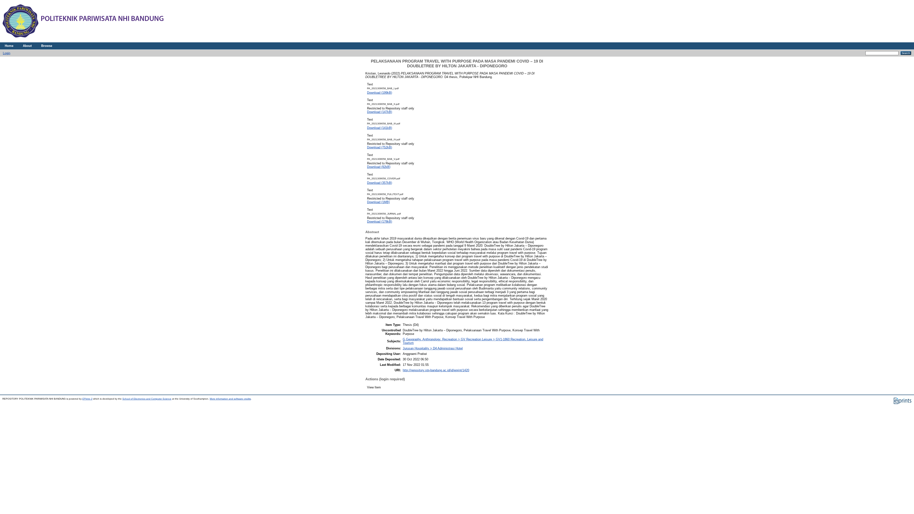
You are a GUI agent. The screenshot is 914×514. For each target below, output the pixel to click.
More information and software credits (230, 398)
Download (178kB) (379, 221)
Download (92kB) (378, 167)
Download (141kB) (379, 128)
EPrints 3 (87, 398)
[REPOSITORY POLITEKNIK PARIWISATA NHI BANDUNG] (83, 41)
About (27, 46)
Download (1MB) (378, 202)
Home (9, 46)
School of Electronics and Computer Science (146, 398)
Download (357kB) (379, 183)
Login (6, 53)
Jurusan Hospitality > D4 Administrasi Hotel (433, 348)
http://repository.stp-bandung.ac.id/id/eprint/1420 (436, 370)
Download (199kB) (379, 92)
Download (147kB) (379, 112)
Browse (46, 46)
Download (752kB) (379, 147)
